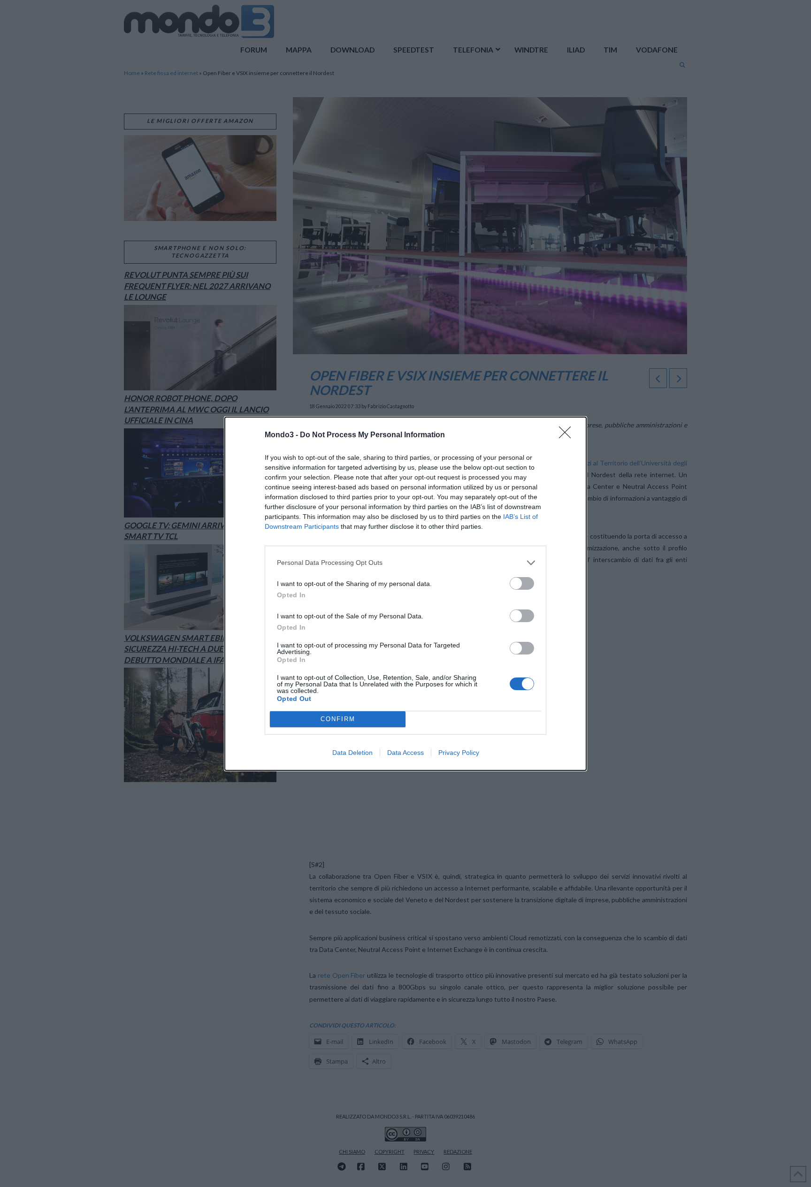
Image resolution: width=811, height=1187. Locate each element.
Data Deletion (352, 752)
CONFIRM (338, 719)
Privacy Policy (458, 752)
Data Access (405, 752)
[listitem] (405, 563)
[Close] (568, 435)
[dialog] (405, 593)
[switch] (522, 583)
